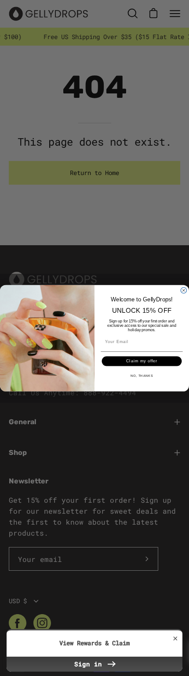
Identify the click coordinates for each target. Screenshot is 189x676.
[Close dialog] (183, 290)
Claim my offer (142, 361)
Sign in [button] (90, 664)
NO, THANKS (142, 375)
